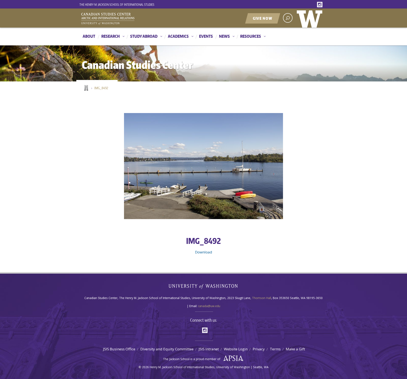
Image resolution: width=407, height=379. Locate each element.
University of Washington (310, 18)
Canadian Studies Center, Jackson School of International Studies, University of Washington (127, 18)
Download (203, 252)
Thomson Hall (261, 298)
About (89, 36)
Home (86, 88)
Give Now (262, 18)
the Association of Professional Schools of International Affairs (232, 358)
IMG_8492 (101, 88)
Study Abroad (144, 36)
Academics (178, 36)
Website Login (236, 349)
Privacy (259, 349)
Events (206, 36)
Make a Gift (295, 349)
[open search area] (288, 18)
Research (110, 36)
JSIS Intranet (209, 349)
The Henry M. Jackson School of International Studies (116, 4)
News (224, 36)
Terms (275, 349)
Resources (250, 36)
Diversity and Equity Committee (167, 349)
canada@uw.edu (209, 306)
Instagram (320, 4)
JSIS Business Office (119, 349)
